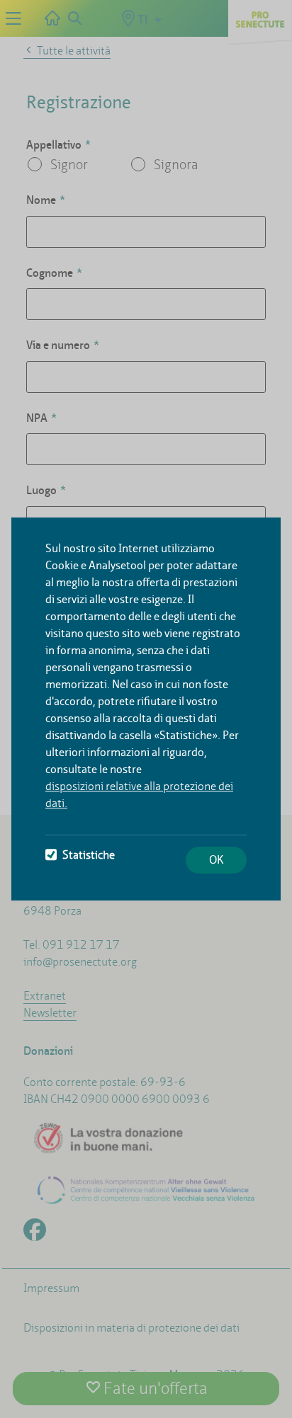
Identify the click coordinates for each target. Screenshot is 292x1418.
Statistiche (88, 854)
